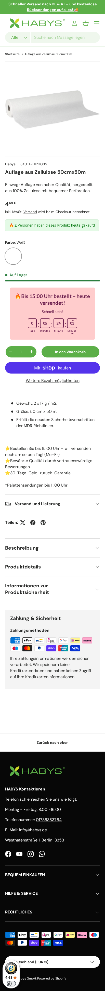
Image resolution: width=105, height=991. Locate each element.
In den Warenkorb (70, 352)
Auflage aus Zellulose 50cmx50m (48, 54)
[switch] (11, 983)
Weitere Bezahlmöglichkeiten (53, 380)
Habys (10, 164)
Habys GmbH (26, 978)
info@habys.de (33, 830)
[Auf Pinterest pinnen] (43, 522)
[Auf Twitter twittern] (23, 522)
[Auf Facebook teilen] (33, 522)
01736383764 (49, 819)
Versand (30, 211)
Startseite (12, 54)
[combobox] (52, 37)
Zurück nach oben (53, 742)
